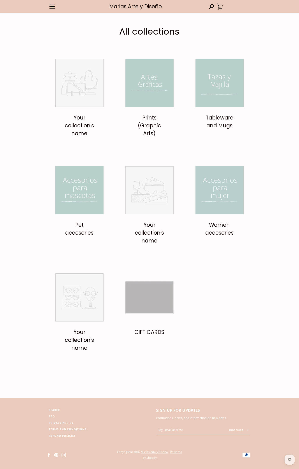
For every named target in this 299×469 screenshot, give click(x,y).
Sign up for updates (178, 410)
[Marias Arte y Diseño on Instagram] (64, 454)
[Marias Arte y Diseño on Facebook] (49, 454)
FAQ (52, 416)
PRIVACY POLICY (61, 423)
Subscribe (236, 430)
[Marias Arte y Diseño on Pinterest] (56, 454)
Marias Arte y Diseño (135, 7)
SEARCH (54, 410)
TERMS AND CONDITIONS (67, 429)
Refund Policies (62, 436)
